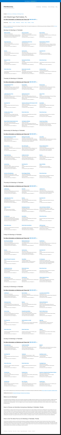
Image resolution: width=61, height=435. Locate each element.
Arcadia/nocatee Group (8, 268)
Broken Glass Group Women (27, 225)
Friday (26, 22)
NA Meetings (44, 6)
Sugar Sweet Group (7, 41)
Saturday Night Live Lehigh (26, 320)
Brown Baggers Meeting (26, 173)
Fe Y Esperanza (6, 216)
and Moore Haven (54, 390)
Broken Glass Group (7, 69)
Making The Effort (7, 32)
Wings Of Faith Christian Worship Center (11, 121)
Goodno (45, 390)
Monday (10, 22)
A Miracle (41, 329)
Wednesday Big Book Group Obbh (10, 136)
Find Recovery (8, 6)
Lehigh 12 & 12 (42, 188)
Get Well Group (6, 381)
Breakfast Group (24, 372)
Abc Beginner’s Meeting (26, 121)
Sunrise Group (6, 311)
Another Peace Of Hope (44, 121)
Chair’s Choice (42, 93)
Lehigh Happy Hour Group (8, 93)
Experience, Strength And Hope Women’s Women (48, 372)
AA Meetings (38, 6)
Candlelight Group (43, 363)
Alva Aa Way (42, 136)
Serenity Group (24, 277)
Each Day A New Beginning (8, 173)
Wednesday (18, 22)
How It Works (24, 216)
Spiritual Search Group (26, 93)
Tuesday (13, 22)
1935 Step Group (42, 225)
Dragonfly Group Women (26, 311)
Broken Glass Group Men (26, 69)
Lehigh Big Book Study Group (27, 41)
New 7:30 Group (24, 381)
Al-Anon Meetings (51, 6)
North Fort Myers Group (44, 311)
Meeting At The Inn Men (26, 136)
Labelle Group (6, 188)
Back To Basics (42, 32)
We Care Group (42, 84)
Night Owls (41, 320)
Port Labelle (49, 390)
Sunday (32, 22)
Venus (43, 390)
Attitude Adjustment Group (44, 277)
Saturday (29, 22)
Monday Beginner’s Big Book (44, 41)
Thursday (22, 22)
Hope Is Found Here (25, 32)
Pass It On (23, 188)
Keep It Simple (24, 84)
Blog (56, 6)
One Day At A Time (43, 69)
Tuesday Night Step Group (8, 84)
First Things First (7, 320)
